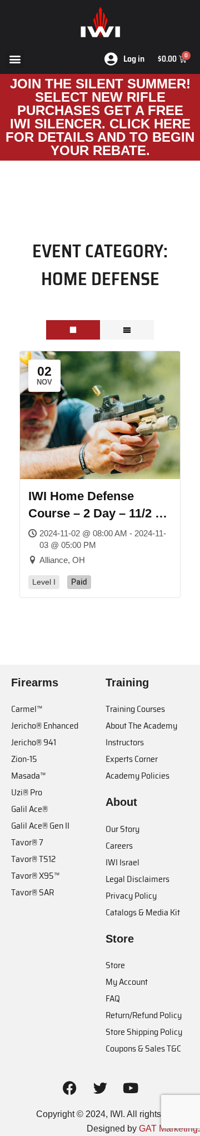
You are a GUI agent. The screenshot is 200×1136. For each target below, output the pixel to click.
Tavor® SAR (32, 892)
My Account (127, 982)
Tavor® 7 (27, 842)
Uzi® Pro (26, 792)
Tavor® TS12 (33, 859)
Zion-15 (24, 759)
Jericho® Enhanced (44, 726)
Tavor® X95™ (35, 876)
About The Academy (141, 726)
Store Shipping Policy (144, 1032)
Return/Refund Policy (144, 1015)
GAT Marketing (168, 1128)
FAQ (113, 998)
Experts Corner (132, 759)
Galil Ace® (29, 809)
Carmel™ (26, 709)
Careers (119, 846)
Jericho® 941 (33, 742)
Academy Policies (137, 776)
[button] (15, 59)
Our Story (122, 829)
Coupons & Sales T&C (143, 1048)
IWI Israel (122, 862)
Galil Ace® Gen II (40, 826)
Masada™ (28, 776)
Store (115, 965)
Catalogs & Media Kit (143, 912)
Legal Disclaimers (137, 879)
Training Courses (135, 709)
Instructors (125, 742)
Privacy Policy (131, 896)
